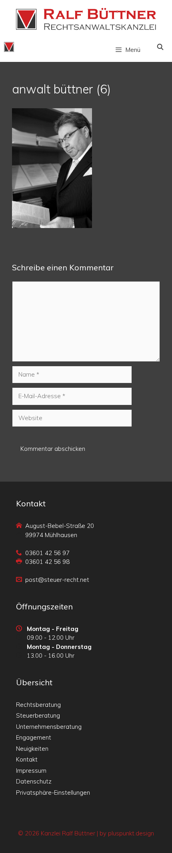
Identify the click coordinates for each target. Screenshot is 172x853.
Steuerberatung (38, 715)
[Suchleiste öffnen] (160, 47)
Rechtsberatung (38, 704)
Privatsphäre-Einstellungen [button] (53, 792)
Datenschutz (34, 781)
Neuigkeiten (32, 748)
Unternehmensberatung (49, 726)
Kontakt (27, 759)
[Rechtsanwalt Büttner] (9, 47)
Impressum (31, 770)
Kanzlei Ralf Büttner (68, 833)
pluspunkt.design (131, 833)
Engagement (33, 737)
